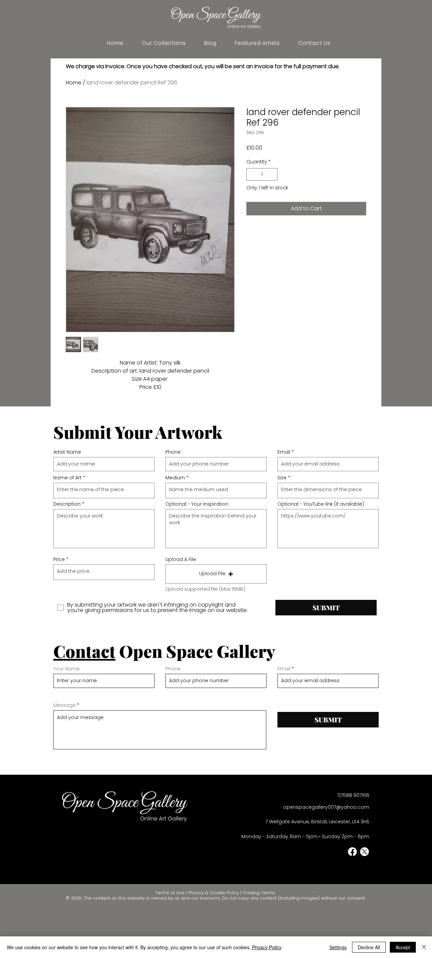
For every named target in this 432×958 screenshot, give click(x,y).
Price (59, 559)
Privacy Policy (266, 947)
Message (64, 705)
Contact (84, 651)
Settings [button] (338, 947)
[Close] (424, 947)
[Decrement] (251, 174)
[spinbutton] (262, 174)
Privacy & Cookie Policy (213, 892)
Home (73, 82)
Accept (403, 947)
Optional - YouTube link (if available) (320, 504)
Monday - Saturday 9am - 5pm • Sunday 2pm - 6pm (305, 836)
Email (283, 452)
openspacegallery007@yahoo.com (326, 807)
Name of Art (67, 477)
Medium (175, 477)
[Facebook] (352, 851)
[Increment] (272, 174)
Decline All (369, 947)
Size (282, 477)
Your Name (66, 668)
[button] (257, 43)
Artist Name (67, 452)
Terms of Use (170, 892)
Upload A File (180, 559)
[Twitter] (364, 851)
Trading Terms (259, 892)
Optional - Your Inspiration (196, 504)
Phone (173, 452)
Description (67, 504)
